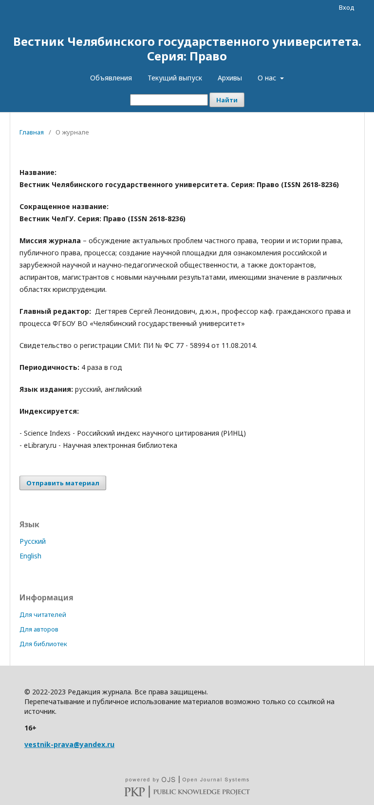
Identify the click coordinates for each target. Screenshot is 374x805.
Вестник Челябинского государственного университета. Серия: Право (187, 48)
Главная (31, 132)
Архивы (230, 77)
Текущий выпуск (175, 77)
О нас (268, 77)
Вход (347, 7)
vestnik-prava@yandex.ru (69, 744)
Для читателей (42, 614)
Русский (32, 541)
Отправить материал (62, 483)
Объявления (111, 77)
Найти (227, 100)
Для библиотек (43, 643)
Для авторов (38, 629)
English (30, 555)
